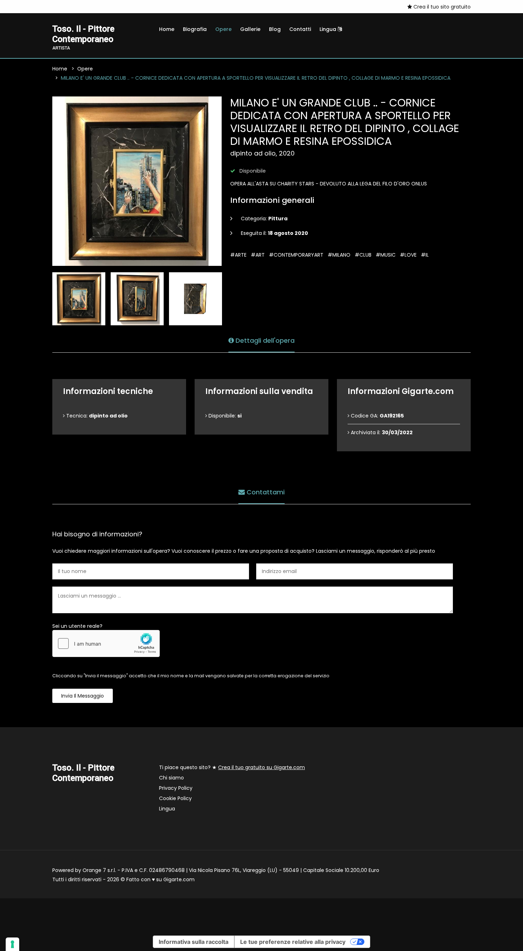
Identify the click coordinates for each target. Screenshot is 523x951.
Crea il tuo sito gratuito (441, 6)
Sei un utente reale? (77, 626)
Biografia (195, 29)
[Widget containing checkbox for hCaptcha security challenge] (106, 643)
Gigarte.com (179, 879)
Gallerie (250, 29)
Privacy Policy (175, 788)
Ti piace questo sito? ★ (232, 767)
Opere (223, 29)
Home (166, 29)
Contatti (300, 29)
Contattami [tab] (265, 492)
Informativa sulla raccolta (193, 941)
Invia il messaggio (82, 695)
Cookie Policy (175, 798)
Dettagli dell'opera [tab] (264, 340)
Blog (275, 29)
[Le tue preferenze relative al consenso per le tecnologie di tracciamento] (12, 944)
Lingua (328, 29)
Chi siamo (171, 777)
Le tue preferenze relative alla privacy (292, 941)
